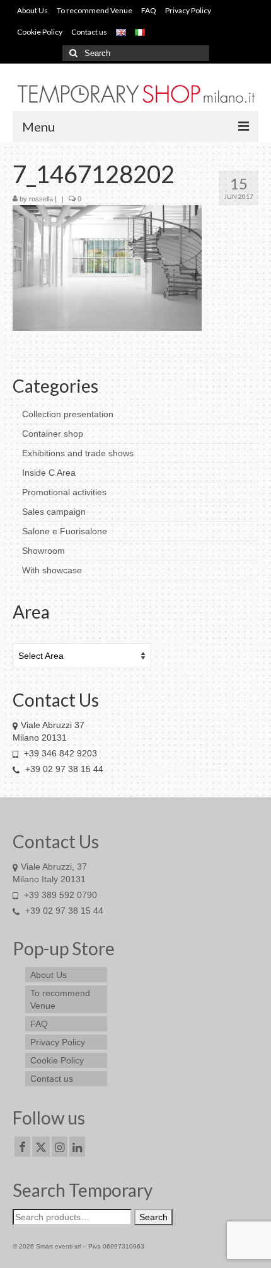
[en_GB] (121, 32)
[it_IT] (139, 32)
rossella (41, 199)
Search (153, 1217)
